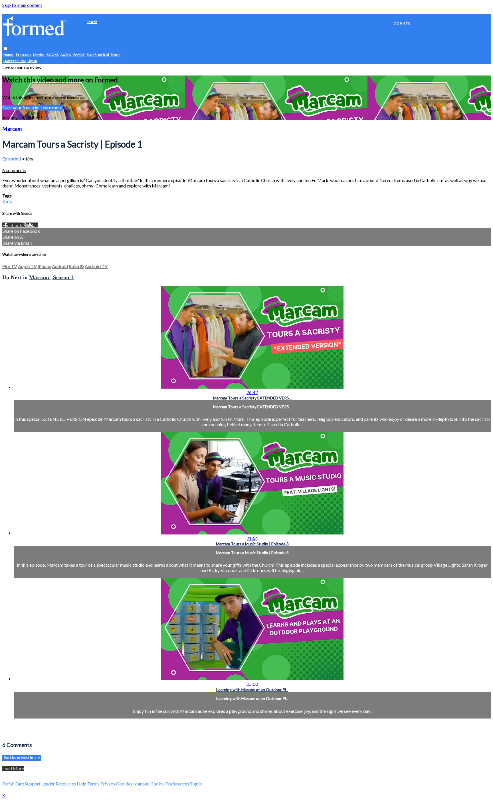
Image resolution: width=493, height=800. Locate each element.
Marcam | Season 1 (51, 277)
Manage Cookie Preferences (161, 783)
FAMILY (79, 55)
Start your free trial (21, 107)
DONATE (402, 23)
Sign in (115, 55)
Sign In (32, 61)
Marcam (12, 129)
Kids (7, 201)
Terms (93, 783)
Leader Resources (58, 783)
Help (82, 783)
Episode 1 (12, 158)
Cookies (124, 783)
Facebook (12, 225)
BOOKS (52, 55)
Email (32, 225)
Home (8, 55)
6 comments (14, 170)
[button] (5, 49)
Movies (39, 55)
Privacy (108, 783)
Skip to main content (22, 5)
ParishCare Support (21, 783)
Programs (23, 55)
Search (92, 22)
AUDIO (65, 55)
